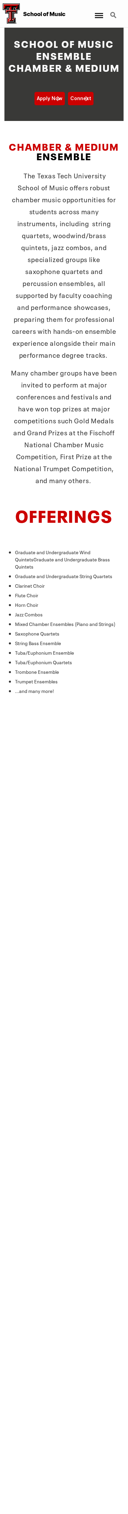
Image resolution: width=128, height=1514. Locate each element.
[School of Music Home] (10, 13)
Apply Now (49, 98)
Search (114, 11)
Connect (80, 98)
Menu (97, 11)
